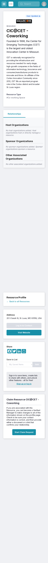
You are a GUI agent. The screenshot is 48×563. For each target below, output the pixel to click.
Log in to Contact (24, 325)
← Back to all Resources (18, 301)
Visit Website (24, 332)
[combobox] (28, 4)
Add (37, 364)
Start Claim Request (24, 432)
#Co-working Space (16, 97)
